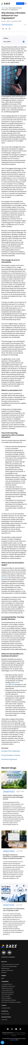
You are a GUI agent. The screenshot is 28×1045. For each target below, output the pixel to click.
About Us (4, 961)
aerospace (4, 578)
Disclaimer (22, 1032)
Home (3, 8)
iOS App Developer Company (10, 755)
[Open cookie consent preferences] (2, 1042)
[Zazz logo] (5, 3)
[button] (3, 28)
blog (7, 8)
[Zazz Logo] (9, 946)
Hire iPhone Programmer (9, 759)
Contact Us (16, 1032)
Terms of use (13, 1034)
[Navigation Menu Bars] (26, 3)
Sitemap (19, 1034)
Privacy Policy (6, 1034)
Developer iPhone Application (10, 751)
